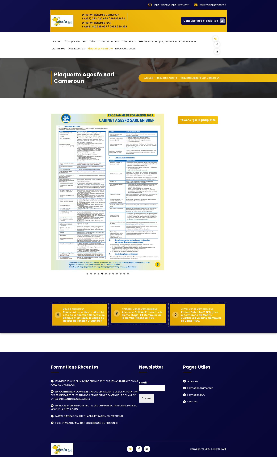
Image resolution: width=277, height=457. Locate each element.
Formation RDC (124, 41)
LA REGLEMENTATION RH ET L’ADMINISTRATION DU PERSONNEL (89, 416)
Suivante (160, 191)
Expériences (186, 41)
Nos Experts (76, 48)
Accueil (56, 41)
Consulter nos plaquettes (200, 21)
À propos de (72, 41)
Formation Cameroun (96, 41)
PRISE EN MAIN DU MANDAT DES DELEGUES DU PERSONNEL (86, 423)
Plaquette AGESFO (99, 48)
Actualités (58, 48)
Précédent (54, 191)
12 (128, 273)
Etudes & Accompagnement (156, 41)
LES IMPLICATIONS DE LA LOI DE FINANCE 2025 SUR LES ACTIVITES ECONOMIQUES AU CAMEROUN (94, 383)
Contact (192, 401)
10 (121, 273)
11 (124, 273)
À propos (192, 381)
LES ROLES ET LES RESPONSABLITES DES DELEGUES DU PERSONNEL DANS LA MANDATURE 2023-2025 (94, 407)
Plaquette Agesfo (166, 77)
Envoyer (146, 398)
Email (143, 382)
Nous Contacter (125, 48)
